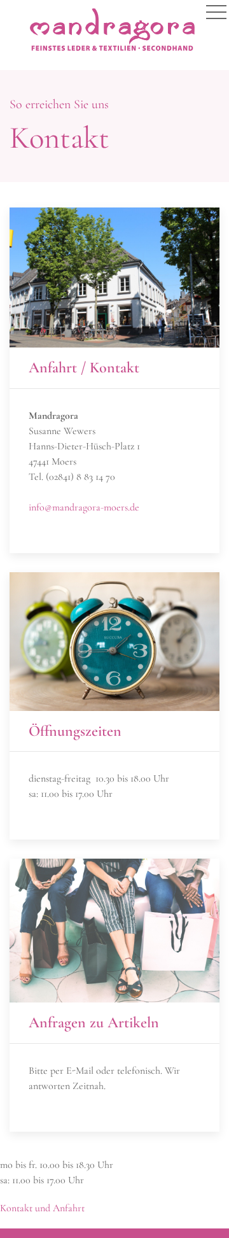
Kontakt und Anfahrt (42, 1208)
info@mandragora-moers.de (84, 507)
